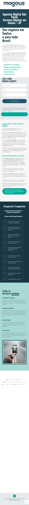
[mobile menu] (27, 3)
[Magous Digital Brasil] (14, 4)
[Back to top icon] (14, 495)
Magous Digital (16, 500)
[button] (13, 222)
